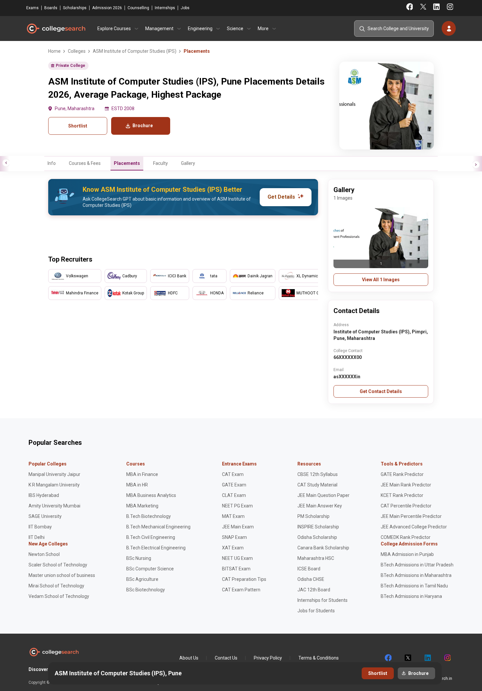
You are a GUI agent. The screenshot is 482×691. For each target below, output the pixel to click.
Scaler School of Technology (58, 564)
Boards (50, 8)
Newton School (44, 554)
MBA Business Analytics (151, 495)
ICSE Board (308, 568)
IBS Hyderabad (44, 495)
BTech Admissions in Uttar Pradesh (417, 564)
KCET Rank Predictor (402, 495)
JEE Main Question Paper (323, 495)
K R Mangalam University (54, 484)
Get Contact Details (381, 391)
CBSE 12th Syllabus (317, 474)
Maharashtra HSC (315, 558)
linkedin (427, 657)
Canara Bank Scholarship (323, 547)
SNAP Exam (234, 537)
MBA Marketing (142, 505)
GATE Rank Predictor (402, 474)
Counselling (138, 8)
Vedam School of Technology (59, 596)
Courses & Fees (85, 163)
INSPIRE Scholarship (318, 526)
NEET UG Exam (237, 558)
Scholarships (75, 8)
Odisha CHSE (310, 579)
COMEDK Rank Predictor (406, 537)
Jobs (185, 8)
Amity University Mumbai (54, 505)
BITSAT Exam (236, 568)
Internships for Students (322, 600)
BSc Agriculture (142, 579)
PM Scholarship (313, 516)
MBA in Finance (142, 474)
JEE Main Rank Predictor (406, 484)
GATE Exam (234, 484)
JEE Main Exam (238, 526)
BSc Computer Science (150, 568)
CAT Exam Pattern (241, 589)
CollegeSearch (55, 28)
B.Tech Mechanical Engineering (158, 526)
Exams (32, 8)
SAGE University (45, 516)
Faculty (160, 163)
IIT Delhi (37, 537)
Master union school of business (62, 575)
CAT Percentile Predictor (406, 505)
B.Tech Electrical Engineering (156, 547)
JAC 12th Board (313, 589)
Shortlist (77, 125)
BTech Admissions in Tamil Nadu (414, 585)
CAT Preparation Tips (244, 579)
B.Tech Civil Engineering (150, 537)
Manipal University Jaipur (54, 474)
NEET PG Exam (237, 505)
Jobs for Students (316, 610)
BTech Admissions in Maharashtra (416, 575)
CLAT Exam (234, 495)
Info (52, 163)
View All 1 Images (381, 279)
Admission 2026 (107, 8)
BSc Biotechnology (145, 589)
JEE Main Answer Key (319, 505)
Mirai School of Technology (56, 585)
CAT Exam (233, 474)
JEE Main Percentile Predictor (411, 516)
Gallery (188, 163)
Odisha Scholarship (317, 537)
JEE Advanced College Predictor (414, 526)
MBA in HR (137, 484)
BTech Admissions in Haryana (411, 596)
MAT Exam (233, 516)
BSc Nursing (138, 558)
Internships (165, 8)
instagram (447, 657)
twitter (407, 657)
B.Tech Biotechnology (148, 516)
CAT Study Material (317, 484)
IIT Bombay (40, 526)
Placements (127, 163)
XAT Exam (233, 547)
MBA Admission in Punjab (407, 554)
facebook (388, 657)
